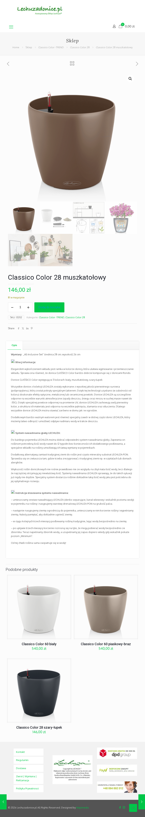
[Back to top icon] (133, 808)
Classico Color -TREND (51, 47)
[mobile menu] (11, 26)
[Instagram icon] (124, 807)
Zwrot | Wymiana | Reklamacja (26, 778)
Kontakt (20, 751)
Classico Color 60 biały (39, 644)
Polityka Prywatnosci (27, 788)
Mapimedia (82, 807)
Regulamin (22, 760)
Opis (14, 345)
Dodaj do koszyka (49, 307)
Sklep (28, 47)
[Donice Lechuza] (42, 10)
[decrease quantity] (12, 307)
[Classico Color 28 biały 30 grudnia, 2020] (3, 801)
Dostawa (21, 768)
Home (15, 47)
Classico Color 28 (80, 47)
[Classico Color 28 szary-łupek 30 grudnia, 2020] (141, 801)
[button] (130, 78)
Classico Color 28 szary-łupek (39, 727)
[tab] (14, 345)
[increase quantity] (28, 307)
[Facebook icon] (120, 807)
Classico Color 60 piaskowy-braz (106, 644)
